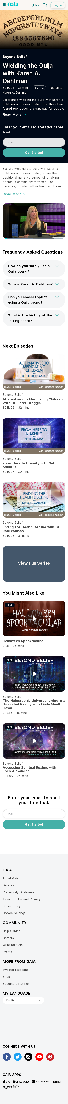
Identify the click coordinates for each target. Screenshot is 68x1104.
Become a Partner (16, 983)
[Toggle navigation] (4, 5)
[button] (34, 268)
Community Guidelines (18, 892)
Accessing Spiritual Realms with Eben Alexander (29, 769)
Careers (8, 938)
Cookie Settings (14, 913)
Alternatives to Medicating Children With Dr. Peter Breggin (33, 401)
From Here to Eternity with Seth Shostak (30, 465)
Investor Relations (16, 970)
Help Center (11, 931)
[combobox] (23, 1000)
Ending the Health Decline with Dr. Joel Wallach (31, 529)
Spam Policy (11, 906)
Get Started (34, 153)
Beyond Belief (15, 57)
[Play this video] (34, 619)
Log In (58, 5)
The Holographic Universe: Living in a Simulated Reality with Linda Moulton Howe (34, 704)
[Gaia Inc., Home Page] (12, 4)
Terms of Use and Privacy (21, 899)
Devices (8, 885)
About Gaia (11, 878)
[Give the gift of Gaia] (45, 5)
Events (7, 952)
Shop (6, 977)
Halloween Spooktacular (23, 641)
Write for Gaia (13, 945)
